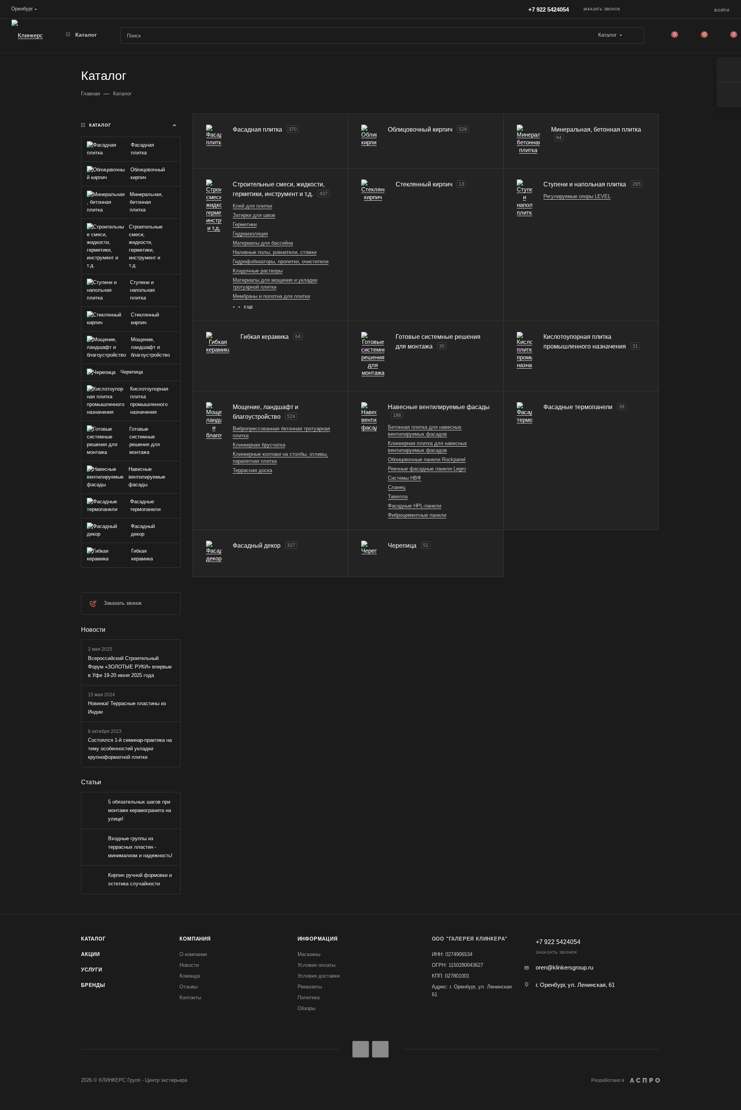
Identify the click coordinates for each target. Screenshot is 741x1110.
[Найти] (634, 35)
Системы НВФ (404, 478)
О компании (193, 954)
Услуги (91, 970)
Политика (309, 997)
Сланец (396, 487)
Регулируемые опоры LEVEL (577, 196)
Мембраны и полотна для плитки (271, 296)
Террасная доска (252, 470)
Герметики (245, 224)
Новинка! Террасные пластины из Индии (127, 708)
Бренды (93, 985)
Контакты (190, 997)
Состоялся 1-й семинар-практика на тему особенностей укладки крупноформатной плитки (130, 748)
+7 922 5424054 (548, 9)
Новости (93, 629)
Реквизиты (310, 987)
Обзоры (306, 1008)
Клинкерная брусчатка (259, 445)
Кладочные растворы (258, 271)
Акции (90, 954)
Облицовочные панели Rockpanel (426, 459)
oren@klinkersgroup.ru (564, 967)
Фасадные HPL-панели (414, 506)
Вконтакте (360, 1049)
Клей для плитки (252, 206)
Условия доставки (319, 976)
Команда (189, 976)
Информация (318, 939)
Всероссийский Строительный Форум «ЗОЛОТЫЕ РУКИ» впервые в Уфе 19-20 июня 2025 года (130, 666)
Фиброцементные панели (417, 515)
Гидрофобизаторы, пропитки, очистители (280, 261)
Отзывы (188, 987)
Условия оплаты (316, 965)
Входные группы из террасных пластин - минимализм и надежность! (140, 847)
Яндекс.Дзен (380, 1049)
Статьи (91, 782)
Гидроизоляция (250, 234)
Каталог (93, 939)
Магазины (309, 954)
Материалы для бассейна (263, 243)
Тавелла (398, 496)
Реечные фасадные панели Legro (427, 469)
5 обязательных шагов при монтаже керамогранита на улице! (139, 810)
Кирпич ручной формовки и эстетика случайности (140, 879)
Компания (194, 939)
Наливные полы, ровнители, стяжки (274, 252)
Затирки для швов (254, 215)
